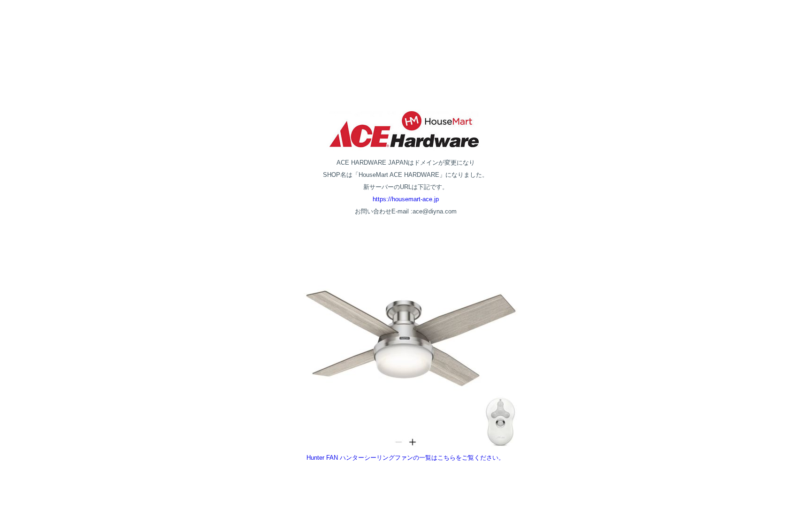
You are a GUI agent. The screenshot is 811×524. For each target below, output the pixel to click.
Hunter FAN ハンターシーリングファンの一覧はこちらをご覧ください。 (405, 457)
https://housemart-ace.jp (406, 199)
